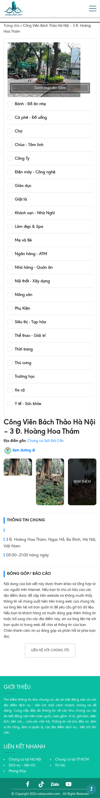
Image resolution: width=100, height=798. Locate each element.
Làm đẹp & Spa (29, 227)
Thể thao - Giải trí (30, 336)
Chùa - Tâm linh (29, 145)
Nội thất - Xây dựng (32, 281)
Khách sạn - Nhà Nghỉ (35, 213)
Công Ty (22, 158)
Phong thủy (17, 771)
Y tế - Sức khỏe (28, 404)
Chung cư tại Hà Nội (25, 759)
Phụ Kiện (22, 308)
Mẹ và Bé (23, 240)
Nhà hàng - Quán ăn (34, 268)
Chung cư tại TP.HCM (72, 759)
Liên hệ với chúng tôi (50, 650)
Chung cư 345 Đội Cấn (45, 441)
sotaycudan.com (49, 794)
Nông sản (23, 295)
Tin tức (60, 765)
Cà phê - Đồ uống (31, 118)
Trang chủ (11, 26)
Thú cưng (23, 363)
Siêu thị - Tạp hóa (30, 322)
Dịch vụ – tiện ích (22, 765)
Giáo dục (23, 186)
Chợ (18, 131)
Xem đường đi (23, 450)
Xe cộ (20, 390)
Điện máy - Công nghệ (35, 172)
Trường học (25, 377)
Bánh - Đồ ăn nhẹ (30, 104)
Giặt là (21, 199)
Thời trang (24, 349)
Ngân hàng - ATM (31, 254)
